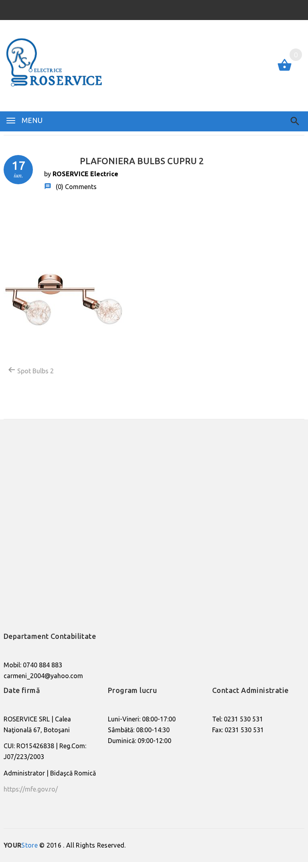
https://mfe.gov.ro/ (31, 789)
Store (21, 845)
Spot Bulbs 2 (35, 371)
